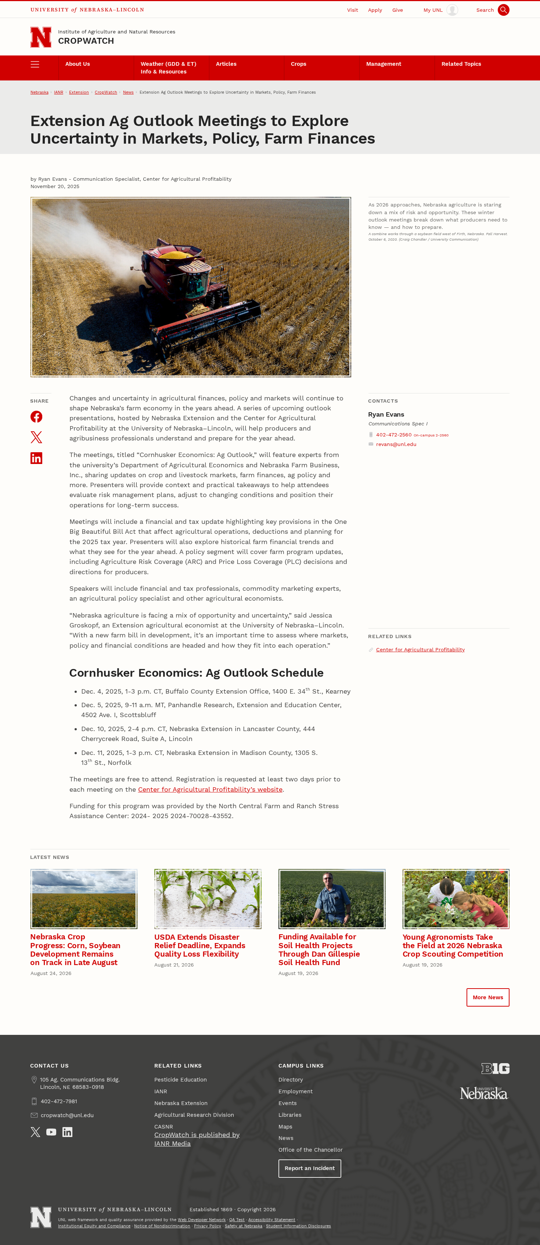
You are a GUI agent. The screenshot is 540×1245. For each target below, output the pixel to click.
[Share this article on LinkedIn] (36, 458)
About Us (77, 64)
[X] (35, 1132)
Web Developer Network (202, 1219)
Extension (79, 92)
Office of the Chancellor (310, 1150)
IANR (58, 92)
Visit (352, 10)
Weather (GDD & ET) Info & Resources (169, 68)
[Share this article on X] (36, 437)
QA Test (237, 1219)
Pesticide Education (180, 1079)
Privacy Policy (207, 1225)
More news (488, 997)
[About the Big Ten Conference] (496, 1069)
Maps (285, 1126)
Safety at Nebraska (243, 1225)
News (128, 92)
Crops (298, 64)
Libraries (290, 1115)
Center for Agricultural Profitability (420, 649)
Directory (290, 1079)
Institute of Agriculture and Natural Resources (116, 32)
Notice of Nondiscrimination (162, 1225)
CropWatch (86, 41)
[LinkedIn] (67, 1132)
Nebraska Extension (181, 1103)
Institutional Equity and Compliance (94, 1225)
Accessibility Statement (271, 1219)
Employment (295, 1091)
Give (397, 10)
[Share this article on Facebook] (36, 416)
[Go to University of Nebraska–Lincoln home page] (40, 37)
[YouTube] (51, 1132)
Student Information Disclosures (298, 1225)
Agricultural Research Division (194, 1115)
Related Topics (461, 64)
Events (287, 1103)
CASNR (163, 1126)
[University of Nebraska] (485, 1093)
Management (383, 64)
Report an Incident (310, 1168)
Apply (375, 10)
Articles (226, 64)
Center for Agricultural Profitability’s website (210, 789)
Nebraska (39, 92)
